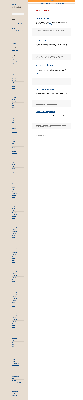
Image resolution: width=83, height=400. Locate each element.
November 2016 (14, 189)
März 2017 (13, 183)
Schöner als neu (14, 28)
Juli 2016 (13, 197)
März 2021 (13, 109)
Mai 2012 (13, 283)
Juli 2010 (13, 323)
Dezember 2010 (14, 313)
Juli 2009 (13, 342)
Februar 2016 (14, 204)
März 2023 (13, 76)
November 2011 (14, 294)
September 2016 (14, 193)
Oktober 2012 (14, 273)
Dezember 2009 (14, 334)
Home (39, 3)
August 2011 (14, 300)
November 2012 (14, 271)
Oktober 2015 (14, 212)
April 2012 (13, 285)
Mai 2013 (13, 260)
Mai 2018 (13, 166)
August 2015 (14, 216)
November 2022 (14, 82)
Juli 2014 (13, 235)
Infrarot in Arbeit (42, 41)
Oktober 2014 (14, 229)
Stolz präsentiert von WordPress (41, 135)
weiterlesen (50, 23)
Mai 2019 (13, 143)
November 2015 (14, 210)
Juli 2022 (13, 88)
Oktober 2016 (14, 191)
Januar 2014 (14, 246)
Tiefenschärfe (61, 30)
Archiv (53, 3)
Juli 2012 (13, 279)
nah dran (41, 104)
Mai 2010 (13, 327)
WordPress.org (14, 395)
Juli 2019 (13, 139)
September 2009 (14, 338)
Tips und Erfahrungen (15, 376)
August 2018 (14, 160)
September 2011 (14, 298)
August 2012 (14, 277)
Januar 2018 (14, 168)
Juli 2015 (13, 218)
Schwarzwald (38, 57)
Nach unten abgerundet (45, 112)
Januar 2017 (14, 185)
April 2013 (13, 262)
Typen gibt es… (14, 378)
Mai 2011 (13, 306)
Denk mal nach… (15, 361)
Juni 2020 (13, 120)
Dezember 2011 (14, 292)
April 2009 (13, 348)
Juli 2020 (13, 118)
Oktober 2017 (14, 172)
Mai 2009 (13, 346)
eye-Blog (14, 5)
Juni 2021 (13, 105)
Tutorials (59, 3)
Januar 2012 (14, 290)
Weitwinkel (38, 31)
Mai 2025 (13, 59)
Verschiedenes (14, 380)
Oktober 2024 (14, 63)
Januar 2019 (14, 151)
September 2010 (14, 319)
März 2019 (13, 147)
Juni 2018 (13, 164)
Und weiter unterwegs (45, 65)
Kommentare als (15, 393)
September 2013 (14, 252)
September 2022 (14, 86)
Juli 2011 (13, 302)
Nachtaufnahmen (46, 30)
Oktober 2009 (14, 336)
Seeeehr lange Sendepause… (17, 21)
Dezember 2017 (14, 170)
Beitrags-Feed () (15, 391)
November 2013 (14, 248)
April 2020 (13, 124)
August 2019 (14, 137)
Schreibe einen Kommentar (41, 32)
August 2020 (14, 116)
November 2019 (14, 132)
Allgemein (13, 359)
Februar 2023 (14, 78)
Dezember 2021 (14, 99)
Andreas (13, 50)
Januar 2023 (14, 80)
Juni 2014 (13, 237)
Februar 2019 (14, 149)
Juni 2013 (13, 258)
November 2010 (14, 315)
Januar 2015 (14, 225)
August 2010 (14, 321)
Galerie (50, 3)
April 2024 (13, 65)
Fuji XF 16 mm (55, 31)
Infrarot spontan (18, 45)
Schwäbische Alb (60, 56)
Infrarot (46, 3)
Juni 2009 (13, 344)
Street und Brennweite (45, 90)
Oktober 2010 (14, 317)
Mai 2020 (13, 122)
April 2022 (13, 93)
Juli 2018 (13, 162)
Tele (44, 104)
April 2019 (13, 145)
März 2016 (13, 202)
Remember (14, 374)
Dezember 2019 (14, 130)
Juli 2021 (13, 103)
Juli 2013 (13, 256)
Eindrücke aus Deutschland (16, 363)
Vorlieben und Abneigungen (16, 382)
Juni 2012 (13, 281)
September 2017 (14, 174)
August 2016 (14, 195)
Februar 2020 (14, 126)
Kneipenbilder (58, 125)
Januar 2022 (14, 97)
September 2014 (14, 231)
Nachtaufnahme (53, 125)
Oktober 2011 (14, 296)
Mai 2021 (13, 107)
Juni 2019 (13, 141)
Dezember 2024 (14, 61)
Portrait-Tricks (14, 372)
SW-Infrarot (43, 57)
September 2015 (14, 214)
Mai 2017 (13, 181)
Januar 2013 (14, 267)
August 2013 (14, 254)
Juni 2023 (13, 72)
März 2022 (13, 95)
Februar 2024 (14, 67)
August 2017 (14, 176)
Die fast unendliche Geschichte (17, 26)
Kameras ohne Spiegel (53, 30)
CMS (17, 50)
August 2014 (14, 233)
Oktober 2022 (14, 84)
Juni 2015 (13, 220)
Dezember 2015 (14, 208)
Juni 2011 (13, 304)
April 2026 (13, 57)
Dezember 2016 (14, 187)
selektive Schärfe (43, 31)
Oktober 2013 (14, 250)
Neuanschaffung (42, 18)
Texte (56, 3)
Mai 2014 (13, 239)
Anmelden (13, 389)
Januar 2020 (14, 128)
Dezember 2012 (14, 269)
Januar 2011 (14, 311)
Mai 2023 (13, 74)
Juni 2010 (13, 325)
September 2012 (14, 275)
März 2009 (13, 350)
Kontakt (63, 3)
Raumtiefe (47, 57)
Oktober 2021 (14, 101)
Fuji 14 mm (60, 80)
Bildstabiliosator (50, 31)
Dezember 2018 (14, 153)
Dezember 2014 (14, 227)
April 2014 (13, 241)
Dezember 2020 (14, 111)
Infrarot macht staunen (15, 365)
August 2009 (14, 340)
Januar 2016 (14, 206)
